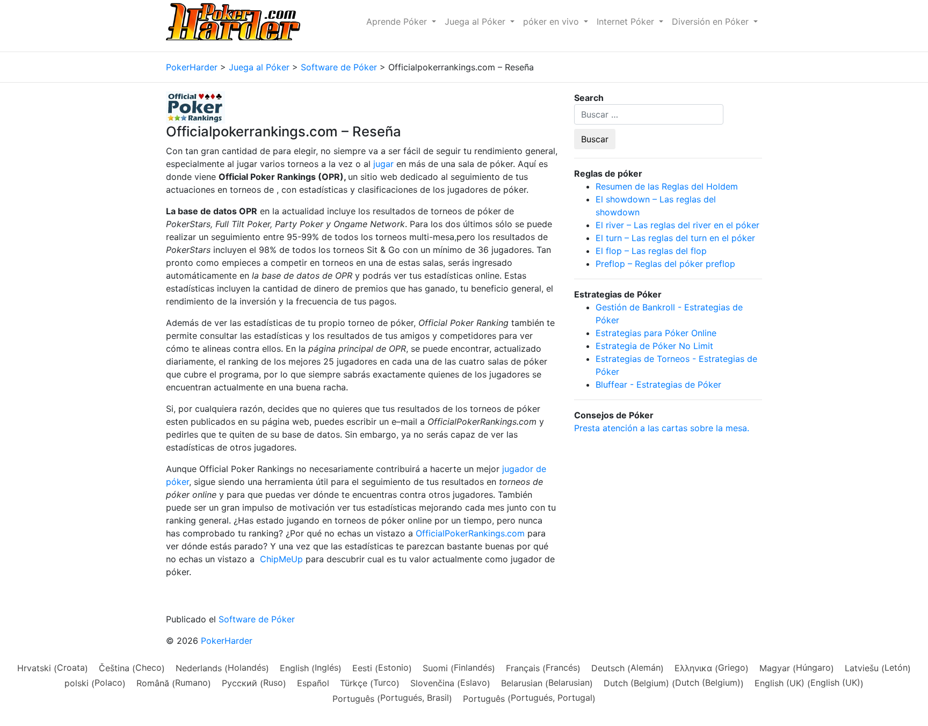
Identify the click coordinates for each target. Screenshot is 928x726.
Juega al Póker (476, 21)
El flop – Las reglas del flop (651, 250)
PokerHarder (226, 640)
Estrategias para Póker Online (656, 333)
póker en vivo (552, 21)
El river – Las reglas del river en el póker (677, 225)
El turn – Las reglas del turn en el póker (675, 238)
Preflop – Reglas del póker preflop (665, 263)
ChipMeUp (281, 559)
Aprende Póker (398, 21)
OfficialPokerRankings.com (470, 533)
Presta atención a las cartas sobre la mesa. (661, 428)
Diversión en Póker (711, 21)
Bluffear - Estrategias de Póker (658, 384)
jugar (383, 163)
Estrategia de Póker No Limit (654, 345)
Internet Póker (627, 21)
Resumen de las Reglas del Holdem (667, 186)
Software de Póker (257, 619)
